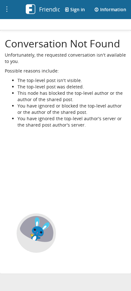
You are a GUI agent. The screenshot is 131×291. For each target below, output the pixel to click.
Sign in (77, 9)
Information (112, 9)
